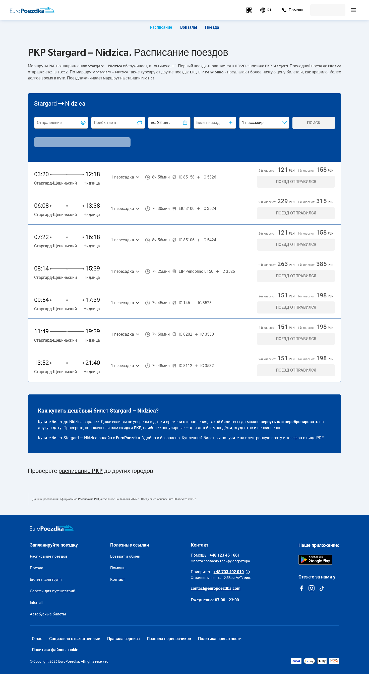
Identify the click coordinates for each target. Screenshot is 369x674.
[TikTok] (322, 588)
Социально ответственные (74, 638)
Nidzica (121, 72)
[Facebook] (301, 588)
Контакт (117, 579)
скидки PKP (130, 427)
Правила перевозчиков (169, 638)
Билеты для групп (46, 579)
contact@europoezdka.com (215, 588)
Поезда (212, 27)
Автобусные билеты (48, 614)
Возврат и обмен (125, 556)
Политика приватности (219, 638)
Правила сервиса (123, 638)
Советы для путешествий (52, 591)
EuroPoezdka (128, 437)
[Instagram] (312, 588)
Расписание (161, 27)
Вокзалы (188, 27)
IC (174, 66)
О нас (37, 638)
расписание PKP (80, 471)
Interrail (36, 602)
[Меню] (353, 10)
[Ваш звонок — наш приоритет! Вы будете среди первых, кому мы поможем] (248, 572)
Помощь (117, 568)
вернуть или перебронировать (289, 421)
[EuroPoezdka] (52, 528)
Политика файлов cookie (55, 649)
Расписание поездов (49, 556)
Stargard (103, 72)
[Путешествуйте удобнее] (249, 10)
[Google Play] (315, 560)
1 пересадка (122, 177)
